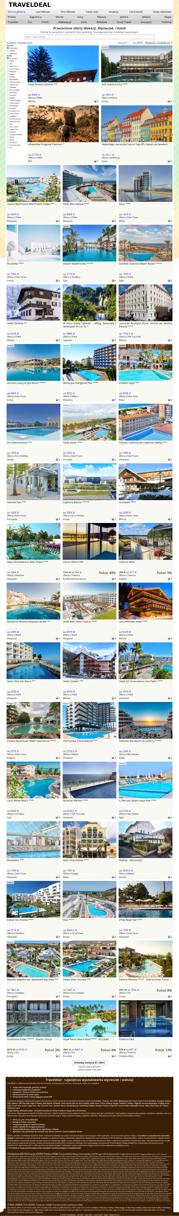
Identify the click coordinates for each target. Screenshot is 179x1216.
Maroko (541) (124, 1158)
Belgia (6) (60, 1195)
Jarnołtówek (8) (129, 1191)
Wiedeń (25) (27, 1180)
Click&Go (12, 87)
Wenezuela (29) (59, 1178)
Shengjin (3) (87, 1199)
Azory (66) (108, 1169)
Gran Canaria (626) (72, 1158)
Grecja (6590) (35, 1154)
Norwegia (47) (56, 1173)
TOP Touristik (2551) (44, 1207)
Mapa (167, 17)
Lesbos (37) (13, 1177)
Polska (12, 51)
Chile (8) (147, 1191)
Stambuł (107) (96, 1166)
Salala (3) (95, 1199)
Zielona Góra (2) (116, 1201)
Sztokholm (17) (87, 1184)
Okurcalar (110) (79, 1166)
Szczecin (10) (114, 1190)
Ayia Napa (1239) (86, 1156)
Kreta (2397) (135, 1154)
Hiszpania (12, 220)
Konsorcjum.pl (15, 119)
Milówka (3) (138, 1199)
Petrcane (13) (145, 1186)
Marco (11, 140)
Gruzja (66, 519)
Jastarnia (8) (120, 1191)
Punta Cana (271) (16, 1162)
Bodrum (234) (96, 1162)
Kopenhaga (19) (15, 1184)
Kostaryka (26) (150, 1178)
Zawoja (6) (114, 1193)
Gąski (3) (12, 1201)
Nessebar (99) (141, 1166)
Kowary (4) (125, 1197)
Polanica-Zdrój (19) (132, 1182)
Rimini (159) (57, 1164)
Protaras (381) (62, 1160)
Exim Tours (13, 66)
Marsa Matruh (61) (16, 1171)
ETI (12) (25, 1212)
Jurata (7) (75, 1193)
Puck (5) (124, 1195)
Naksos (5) (162, 1195)
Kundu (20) (102, 1182)
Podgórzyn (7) (59, 1193)
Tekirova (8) (82, 1191)
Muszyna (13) (162, 1186)
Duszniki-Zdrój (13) (35, 1188)
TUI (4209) (29, 1204)
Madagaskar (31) (15, 1178)
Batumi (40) (79, 1175)
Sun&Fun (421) (17, 1210)
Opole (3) (115, 1199)
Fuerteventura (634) (60, 1158)
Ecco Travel (13, 126)
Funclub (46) (130, 1210)
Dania (104, 161)
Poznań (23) (130, 1180)
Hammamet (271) (27, 1162)
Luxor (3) (145, 1199)
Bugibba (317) (149, 1160)
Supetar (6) (143, 1193)
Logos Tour (13, 129)
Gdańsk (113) (69, 1166)
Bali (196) (130, 1162)
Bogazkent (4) (29, 1199)
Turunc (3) (58, 1199)
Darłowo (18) (69, 1184)
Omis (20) (96, 1182)
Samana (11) (32, 1190)
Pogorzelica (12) (87, 1188)
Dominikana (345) (89, 1160)
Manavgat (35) (63, 1177)
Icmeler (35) (78, 1177)
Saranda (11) (24, 1190)
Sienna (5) (95, 1195)
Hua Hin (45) (103, 1173)
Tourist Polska (14, 145)
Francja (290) (158, 1160)
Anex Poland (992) (154, 1207)
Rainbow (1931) (70, 1207)
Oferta (31, 97)
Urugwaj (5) (88, 1195)
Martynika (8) (104, 1191)
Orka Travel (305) (55, 1210)
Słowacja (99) (125, 1166)
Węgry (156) (97, 1164)
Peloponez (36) (32, 1177)
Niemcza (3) (122, 1199)
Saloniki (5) (102, 1195)
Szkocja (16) (137, 1184)
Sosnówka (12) (67, 1188)
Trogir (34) (94, 1177)
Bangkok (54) (143, 1171)
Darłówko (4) (158, 1197)
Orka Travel (13, 113)
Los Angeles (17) (107, 1184)
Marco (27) (155, 1210)
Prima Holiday (14, 100)
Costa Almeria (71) (64, 1169)
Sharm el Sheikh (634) (46, 1158)
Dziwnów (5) (36, 1197)
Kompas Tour (14, 111)
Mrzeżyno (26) (132, 1178)
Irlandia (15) (47, 1186)
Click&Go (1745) (97, 1207)
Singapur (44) (111, 1173)
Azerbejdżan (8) (18, 1193)
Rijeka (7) (40, 1193)
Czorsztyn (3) (65, 1201)
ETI (10, 148)
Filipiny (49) (41, 1173)
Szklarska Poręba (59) (51, 1171)
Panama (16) (155, 1184)
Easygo (12, 98)
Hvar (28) (97, 1178)
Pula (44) (118, 1173)
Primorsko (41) (36, 1175)
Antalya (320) (140, 1160)
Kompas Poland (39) (143, 1210)
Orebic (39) (104, 1175)
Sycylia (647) (35, 1158)
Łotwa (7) (26, 1193)
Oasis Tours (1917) (84, 1207)
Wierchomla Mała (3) (47, 1199)
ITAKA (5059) (15, 1204)
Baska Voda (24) (104, 1180)
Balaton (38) (143, 1175)
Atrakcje (114, 12)
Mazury (101, 17)
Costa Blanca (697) (17, 1158)
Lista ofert (88, 1215)
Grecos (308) (43, 1210)
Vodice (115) (61, 1166)
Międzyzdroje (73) (42, 1169)
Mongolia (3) (130, 1199)
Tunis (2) (124, 1201)
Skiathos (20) (88, 1182)
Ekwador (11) (67, 1190)
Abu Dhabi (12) (138, 1188)
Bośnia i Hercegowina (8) (158, 1191)
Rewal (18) (38, 1184)
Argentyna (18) (77, 1184)
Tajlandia (67, 340)
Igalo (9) (50, 1191)
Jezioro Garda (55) (111, 1171)
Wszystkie (13, 48)
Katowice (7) (68, 1193)
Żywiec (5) (76, 1195)
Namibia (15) (39, 1186)
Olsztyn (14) (76, 1186)
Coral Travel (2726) (29, 1207)
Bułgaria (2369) (145, 1154)
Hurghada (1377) (55, 1156)
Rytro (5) (108, 1195)
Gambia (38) (135, 1175)
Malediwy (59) (62, 1171)
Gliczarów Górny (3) (21, 1201)
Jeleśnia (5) (19, 1197)
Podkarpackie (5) (141, 1195)
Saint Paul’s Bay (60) (37, 1171)
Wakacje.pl (64, 22)
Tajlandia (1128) (97, 1156)
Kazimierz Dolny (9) (42, 1191)
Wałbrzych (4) (63, 1197)
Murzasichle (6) (160, 1193)
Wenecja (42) (156, 1173)
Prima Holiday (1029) (139, 1207)
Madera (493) (141, 1158)
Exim (84, 22)
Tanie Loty (92, 12)
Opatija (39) (111, 1175)
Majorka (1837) (155, 1154)
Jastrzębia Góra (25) (56, 1180)
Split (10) (121, 1190)
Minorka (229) (105, 1162)
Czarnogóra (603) (84, 1158)
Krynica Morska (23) (156, 1180)
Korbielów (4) (133, 1197)
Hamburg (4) (149, 1197)
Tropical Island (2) (133, 1201)
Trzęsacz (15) (21, 1186)
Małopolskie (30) (49, 1178)
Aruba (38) (159, 1175)
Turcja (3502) (65, 1153)
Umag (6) (136, 1193)
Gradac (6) (30, 1195)
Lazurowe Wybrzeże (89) (56, 1167)
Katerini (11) (59, 1190)
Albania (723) (159, 1156)
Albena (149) (136, 1164)
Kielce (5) (12, 1197)
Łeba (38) (128, 1175)
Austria (122, 877)
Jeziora (124, 17)
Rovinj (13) (137, 1186)
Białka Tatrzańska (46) (84, 1173)
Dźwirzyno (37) (22, 1177)
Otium (11, 137)
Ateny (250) (77, 1162)
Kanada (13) (14, 1188)
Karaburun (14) (97, 1186)
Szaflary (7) (32, 1193)
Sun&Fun (13, 116)
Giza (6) (36, 1195)
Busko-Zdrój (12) (123, 1188)
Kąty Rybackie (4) (116, 1197)
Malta (122, 220)
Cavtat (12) (113, 1188)
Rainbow (102, 22)
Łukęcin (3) (37, 1199)
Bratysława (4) (20, 1199)
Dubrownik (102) (115, 1166)
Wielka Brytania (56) (90, 1171)
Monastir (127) (18, 1166)
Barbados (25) (75, 1180)
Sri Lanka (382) (52, 1160)
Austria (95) (13, 1167)
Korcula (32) (144, 1177)
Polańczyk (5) (131, 1195)
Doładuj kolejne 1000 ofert (89, 1069)
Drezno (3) (58, 1201)
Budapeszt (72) (53, 1169)
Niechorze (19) (158, 1182)
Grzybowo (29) (69, 1178)
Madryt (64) (128, 1169)
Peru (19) (141, 1182)
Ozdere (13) (153, 1186)
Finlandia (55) (122, 1171)
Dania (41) (56, 1175)
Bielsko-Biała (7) (97, 1193)
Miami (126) (27, 1166)
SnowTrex (13, 142)
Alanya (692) (27, 1158)
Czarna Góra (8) (139, 1191)
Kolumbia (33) (110, 1177)
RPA (30, 161)
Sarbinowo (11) (15, 1190)
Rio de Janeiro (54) (132, 1171)
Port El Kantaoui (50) (22, 1173)
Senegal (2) (142, 1201)
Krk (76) (19, 1169)
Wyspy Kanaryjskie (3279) (84, 1154)
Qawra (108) (88, 1166)
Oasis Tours (13, 84)
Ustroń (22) (13, 1182)
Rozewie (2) (160, 1201)
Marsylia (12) (97, 1188)
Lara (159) (64, 1164)
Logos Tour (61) (119, 1210)
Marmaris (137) (157, 1164)
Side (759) (144, 1156)
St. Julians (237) (87, 1162)
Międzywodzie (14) (86, 1186)
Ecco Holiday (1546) (111, 1207)
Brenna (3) (80, 1201)
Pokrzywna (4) (97, 1197)
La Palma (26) (141, 1178)
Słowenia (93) (29, 1167)
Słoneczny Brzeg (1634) (31, 1156)
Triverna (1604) (44, 1204)
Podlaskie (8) (95, 1191)
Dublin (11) (84, 1190)
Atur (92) (94, 1210)
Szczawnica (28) (79, 1178)
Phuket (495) (133, 1158)
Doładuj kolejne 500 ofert (89, 1067)
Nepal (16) (163, 1184)
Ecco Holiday (14, 90)
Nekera (12, 77)
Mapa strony (114, 1215)
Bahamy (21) (73, 1182)
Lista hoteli (135, 12)
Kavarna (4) (141, 1197)
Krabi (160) (49, 1164)
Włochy (32, 101)
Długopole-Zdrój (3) (34, 1201)
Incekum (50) (34, 1173)
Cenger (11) (99, 1190)
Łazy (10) (106, 1190)
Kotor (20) (109, 1182)
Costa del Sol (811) (135, 1156)
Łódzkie (123, 578)
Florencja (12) (105, 1188)
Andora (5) (43, 1197)
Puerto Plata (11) (42, 1190)
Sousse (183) (15, 1164)
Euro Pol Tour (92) (105, 1210)
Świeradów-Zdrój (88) (80, 1167)
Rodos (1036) (115, 1156)
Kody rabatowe (162, 12)
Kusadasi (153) (116, 1164)
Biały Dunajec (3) (89, 1201)
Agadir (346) (79, 1160)
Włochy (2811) (115, 1154)
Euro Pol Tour (14, 121)
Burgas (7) (89, 1193)
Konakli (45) (94, 1173)
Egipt (121, 280)
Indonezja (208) (115, 1162)
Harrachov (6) (22, 1195)
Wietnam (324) (107, 1160)
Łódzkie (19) (122, 1182)
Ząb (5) (82, 1195)
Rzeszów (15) (30, 1186)
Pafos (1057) (107, 1156)
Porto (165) (42, 1164)
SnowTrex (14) (16, 1212)
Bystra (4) (12, 1199)
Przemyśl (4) (89, 1197)
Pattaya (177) (34, 1164)
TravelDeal (11, 43)
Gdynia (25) (66, 1180)
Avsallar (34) (101, 1177)
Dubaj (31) (34, 1178)
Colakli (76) (25, 1169)
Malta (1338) (65, 1156)
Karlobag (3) (152, 1199)
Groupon (146, 22)
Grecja (105, 101)
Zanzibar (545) (104, 1158)
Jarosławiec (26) (160, 1178)
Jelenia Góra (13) (23, 1188)
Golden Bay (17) (117, 1184)
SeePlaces (13, 92)
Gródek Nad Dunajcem (74, 578)
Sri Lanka (67, 459)
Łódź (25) (20, 1180)
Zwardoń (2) (107, 1201)
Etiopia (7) (82, 1193)
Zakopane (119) (36, 1166)
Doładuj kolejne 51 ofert (89, 1062)
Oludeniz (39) (120, 1175)
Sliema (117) (45, 1166)
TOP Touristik (14, 82)
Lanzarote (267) (46, 1162)
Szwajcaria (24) (94, 1180)
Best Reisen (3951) (14, 1207)
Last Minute (43, 12)
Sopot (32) (137, 1177)
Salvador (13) (129, 1186)
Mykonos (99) (150, 1166)
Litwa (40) (72, 1175)
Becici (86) (119, 1167)
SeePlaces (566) (74, 1204)
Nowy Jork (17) (96, 1184)
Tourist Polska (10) (35, 1212)
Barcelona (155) (106, 1164)
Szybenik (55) (101, 1171)
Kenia (121, 399)
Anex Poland (14, 103)
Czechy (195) (138, 1162)
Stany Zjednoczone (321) (120, 1160)
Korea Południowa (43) (144, 1173)
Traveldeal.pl (71, 1215)
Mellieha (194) (146, 1162)
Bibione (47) (72, 1173)
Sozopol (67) (82, 1169)
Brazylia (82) (135, 1167)
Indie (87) (106, 1167)
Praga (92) (37, 1167)
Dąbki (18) (61, 1184)
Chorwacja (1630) (44, 1156)
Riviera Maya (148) (146, 1164)
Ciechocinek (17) (128, 1184)
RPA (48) (48, 1173)
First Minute (68, 12)
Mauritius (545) (114, 1158)
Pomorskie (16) (146, 1184)
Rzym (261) (64, 1162)
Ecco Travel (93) (84, 1210)
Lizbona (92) (44, 1167)
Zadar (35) (48, 1177)
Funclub (12, 132)
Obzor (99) (133, 1166)
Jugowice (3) (160, 1199)
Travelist (13, 22)
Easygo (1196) (124, 1207)
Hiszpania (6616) (17, 1154)
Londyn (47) (64, 1173)
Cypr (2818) (103, 1154)
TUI (30, 22)
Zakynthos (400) (16, 1160)
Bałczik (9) (75, 1191)
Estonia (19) (24, 1184)
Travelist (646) (59, 1204)
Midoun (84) (127, 1167)
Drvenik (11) (92, 1190)
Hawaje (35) (86, 1177)
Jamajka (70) (74, 1169)
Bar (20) (115, 1182)
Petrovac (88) (91, 1167)
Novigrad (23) (145, 1180)
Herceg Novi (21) (63, 1182)
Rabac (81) (153, 1167)
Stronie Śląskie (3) (67, 1199)
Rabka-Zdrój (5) (116, 1195)
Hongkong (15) (56, 1186)
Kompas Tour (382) (31, 1210)
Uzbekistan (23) (121, 1180)
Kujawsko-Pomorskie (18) (49, 1184)
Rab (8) (89, 1191)
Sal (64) (121, 1169)
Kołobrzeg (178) (24, 1164)
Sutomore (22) (22, 1182)
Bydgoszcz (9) (67, 1191)
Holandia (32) (152, 1177)
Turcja (122, 996)
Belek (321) (132, 1160)
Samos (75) (32, 1169)
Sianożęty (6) (151, 1193)
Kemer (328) (99, 1160)
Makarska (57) (79, 1171)
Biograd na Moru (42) (24, 1175)
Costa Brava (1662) (18, 1156)
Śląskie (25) (13, 1180)
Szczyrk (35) (55, 1177)
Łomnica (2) (99, 1201)
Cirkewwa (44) (132, 1173)
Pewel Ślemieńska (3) (105, 1199)
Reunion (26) (123, 1178)
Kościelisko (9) (30, 1191)
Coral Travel (124, 22)
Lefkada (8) (112, 1191)
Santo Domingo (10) (130, 1190)
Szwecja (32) (129, 1177)
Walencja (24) (84, 1180)
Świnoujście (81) (145, 1167)
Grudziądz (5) (27, 1197)
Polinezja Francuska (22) (43, 1182)
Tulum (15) (13, 1186)
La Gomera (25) (45, 1180)
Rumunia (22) (31, 1182)
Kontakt (80, 1215)
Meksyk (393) (35, 1160)
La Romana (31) (26, 1178)
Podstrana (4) (106, 1197)
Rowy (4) (75, 1197)
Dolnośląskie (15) (66, 1186)
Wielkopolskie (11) (148, 1188)
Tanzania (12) (58, 1188)
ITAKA (45, 22)
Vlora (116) (53, 1166)
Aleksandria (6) (67, 1195)
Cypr (65, 280)
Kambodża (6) (13, 1195)
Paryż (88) (99, 1167)
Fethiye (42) (14, 1175)
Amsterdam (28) (106, 1178)
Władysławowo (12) (47, 1188)
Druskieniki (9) (58, 1191)
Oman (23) (137, 1180)
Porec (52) (150, 1171)
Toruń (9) (13, 1191)
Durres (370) (71, 1160)
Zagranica (13, 53)
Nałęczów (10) (141, 1190)
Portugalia (12, 519)
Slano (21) (54, 1182)
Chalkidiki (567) (95, 1158)
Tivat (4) (70, 1197)
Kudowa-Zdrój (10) (152, 1190)
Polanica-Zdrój (126, 1056)
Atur (11, 124)
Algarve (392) (44, 1160)
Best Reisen (13, 79)
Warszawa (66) (91, 1169)
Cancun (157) (89, 1164)
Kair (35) (71, 1177)
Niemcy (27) (115, 1178)
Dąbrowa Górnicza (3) (47, 1201)
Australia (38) (151, 1175)
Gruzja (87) (112, 1167)
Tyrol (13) (122, 1186)
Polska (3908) (51, 1153)
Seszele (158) (72, 1164)
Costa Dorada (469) (152, 1158)
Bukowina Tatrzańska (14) (110, 1186)
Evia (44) (124, 1173)
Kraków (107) (106, 1166)
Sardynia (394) (25, 1160)
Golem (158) (81, 1164)
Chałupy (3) (73, 1201)
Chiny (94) (21, 1167)
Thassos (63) (144, 1169)
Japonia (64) (136, 1169)
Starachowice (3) (78, 1199)
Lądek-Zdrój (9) (21, 1191)
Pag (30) (40, 1178)
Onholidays (13, 105)
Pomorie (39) (96, 1175)
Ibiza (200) (123, 1162)
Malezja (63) (152, 1169)
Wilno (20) (80, 1182)
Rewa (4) (81, 1197)
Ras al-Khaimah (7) (49, 1193)
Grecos (12, 74)
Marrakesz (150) (127, 1164)
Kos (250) (71, 1162)
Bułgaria (11, 757)
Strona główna (16, 12)
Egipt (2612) (125, 1154)
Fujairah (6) (43, 1195)
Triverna (166, 22)
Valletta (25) (36, 1180)
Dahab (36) (40, 1177)
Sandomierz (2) (151, 1201)
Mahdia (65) (115, 1169)
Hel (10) (160, 1190)
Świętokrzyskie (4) (52, 1197)
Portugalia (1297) (75, 1156)
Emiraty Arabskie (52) (160, 1171)
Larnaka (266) (56, 1162)
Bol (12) (130, 1188)
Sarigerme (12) (77, 1188)
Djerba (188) (156, 1162)
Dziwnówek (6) (51, 1195)
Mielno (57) (70, 1171)
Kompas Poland (15, 134)
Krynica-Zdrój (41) (46, 1175)
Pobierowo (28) (89, 1178)
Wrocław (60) (26, 1171)
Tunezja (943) (124, 1156)
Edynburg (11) (76, 1190)
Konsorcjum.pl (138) (70, 1210)
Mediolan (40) (64, 1175)
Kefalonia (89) (68, 1167)
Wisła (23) (113, 1180)
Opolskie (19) (149, 1182)
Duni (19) (31, 1184)
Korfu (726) (151, 1156)
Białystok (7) (106, 1193)
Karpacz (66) (100, 1169)
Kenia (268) (37, 1162)
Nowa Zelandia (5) (152, 1195)
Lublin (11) (51, 1190)
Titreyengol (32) (120, 1177)
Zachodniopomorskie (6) (125, 1193)
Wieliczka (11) (159, 1188)
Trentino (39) (87, 1175)
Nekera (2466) (58, 1207)
